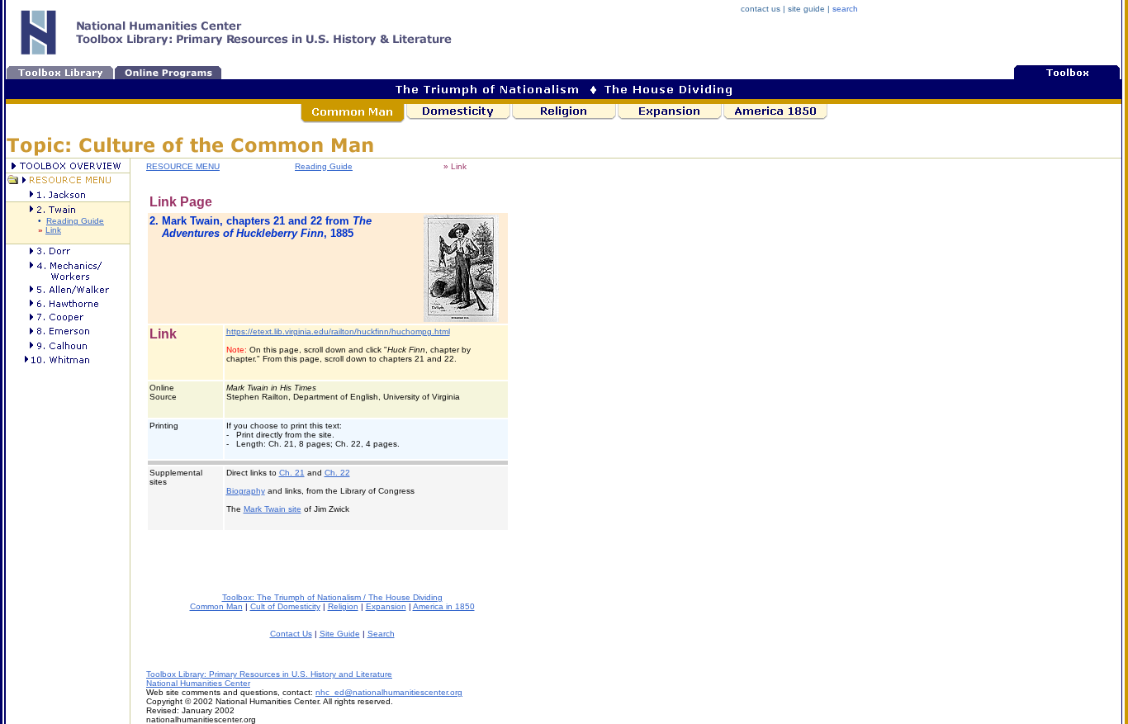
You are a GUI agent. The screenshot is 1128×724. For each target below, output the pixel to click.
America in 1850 (444, 606)
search (845, 8)
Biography (245, 490)
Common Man (216, 606)
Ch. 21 (292, 472)
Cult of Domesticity (285, 606)
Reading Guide (75, 220)
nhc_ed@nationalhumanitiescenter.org (388, 692)
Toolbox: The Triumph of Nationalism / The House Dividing (332, 597)
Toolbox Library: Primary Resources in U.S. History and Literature (269, 674)
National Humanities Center (198, 683)
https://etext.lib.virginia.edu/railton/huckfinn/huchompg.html (338, 331)
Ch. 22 (337, 472)
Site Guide (340, 633)
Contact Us (291, 633)
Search (381, 633)
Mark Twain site (272, 508)
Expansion (386, 606)
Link (53, 229)
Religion (343, 606)
